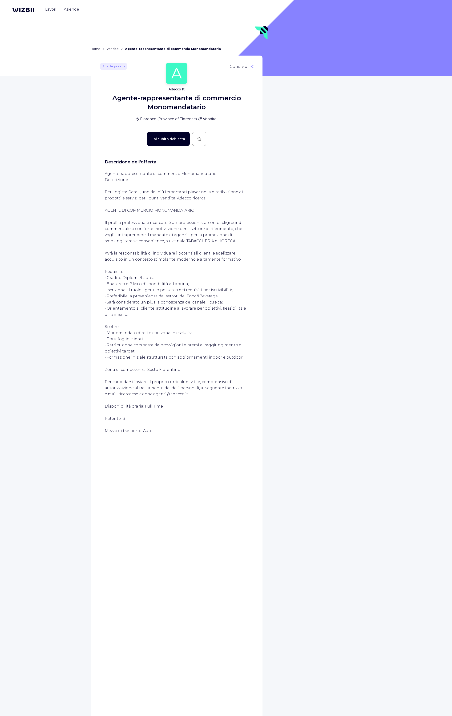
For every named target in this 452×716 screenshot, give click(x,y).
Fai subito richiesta (168, 139)
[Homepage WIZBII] (23, 10)
